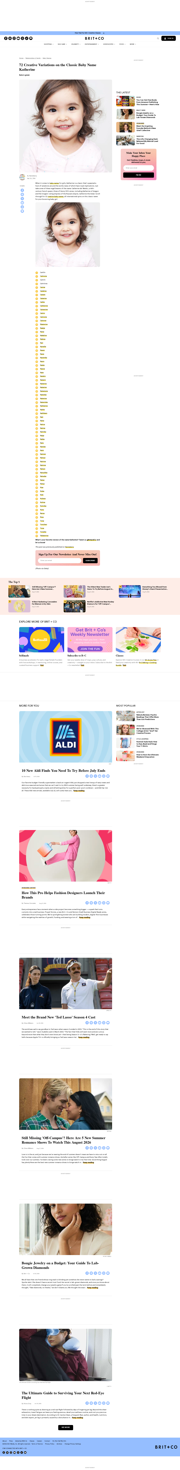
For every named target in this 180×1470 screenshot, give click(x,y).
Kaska (42, 365)
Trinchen (43, 525)
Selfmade (24, 655)
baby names (54, 183)
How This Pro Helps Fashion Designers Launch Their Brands (63, 894)
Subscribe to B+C (77, 655)
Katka (42, 439)
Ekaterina (44, 324)
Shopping (48, 44)
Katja (42, 436)
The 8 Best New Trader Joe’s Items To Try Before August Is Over (99, 588)
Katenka (43, 395)
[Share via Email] (22, 202)
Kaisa (42, 332)
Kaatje (42, 328)
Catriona (43, 317)
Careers (39, 1441)
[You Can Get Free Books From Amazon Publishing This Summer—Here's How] (125, 101)
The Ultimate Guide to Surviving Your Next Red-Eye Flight (63, 1395)
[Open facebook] (6, 38)
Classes (119, 655)
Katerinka (44, 402)
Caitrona (43, 276)
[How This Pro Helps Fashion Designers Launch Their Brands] (65, 856)
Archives (59, 1444)
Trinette (43, 532)
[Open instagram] (14, 38)
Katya (42, 480)
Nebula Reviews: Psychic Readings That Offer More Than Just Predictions (147, 717)
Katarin (43, 380)
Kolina (42, 502)
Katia (42, 421)
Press (11, 1441)
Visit (42, 665)
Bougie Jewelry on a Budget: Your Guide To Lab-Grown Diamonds (146, 115)
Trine (42, 528)
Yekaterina (44, 536)
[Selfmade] (41, 639)
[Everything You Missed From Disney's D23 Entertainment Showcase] (130, 591)
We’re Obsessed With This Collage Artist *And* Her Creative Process (147, 731)
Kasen (42, 350)
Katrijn (42, 458)
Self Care (61, 44)
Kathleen (43, 413)
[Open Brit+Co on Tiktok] (21, 1452)
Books (138, 97)
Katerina (43, 398)
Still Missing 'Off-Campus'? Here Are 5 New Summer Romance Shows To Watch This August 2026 (45, 588)
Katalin (43, 376)
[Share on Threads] (22, 207)
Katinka (43, 432)
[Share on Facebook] (22, 190)
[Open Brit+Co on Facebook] (3, 1452)
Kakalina (43, 335)
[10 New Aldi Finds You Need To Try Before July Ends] (65, 737)
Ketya (42, 484)
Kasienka (43, 358)
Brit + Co (27, 1274)
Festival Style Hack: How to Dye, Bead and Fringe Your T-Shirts (146, 744)
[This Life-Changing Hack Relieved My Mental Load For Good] (125, 140)
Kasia (42, 354)
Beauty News (140, 110)
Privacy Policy (49, 1444)
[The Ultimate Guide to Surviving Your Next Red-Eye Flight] (65, 1355)
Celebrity (75, 44)
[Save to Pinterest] (22, 194)
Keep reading (78, 791)
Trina (42, 521)
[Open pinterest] (10, 38)
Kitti (41, 495)
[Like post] (22, 211)
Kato (42, 443)
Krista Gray (27, 1403)
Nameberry (33, 176)
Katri (42, 450)
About (4, 1441)
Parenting (140, 136)
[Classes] (138, 639)
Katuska (43, 476)
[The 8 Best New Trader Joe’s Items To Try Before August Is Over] (75, 591)
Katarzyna (44, 391)
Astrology (140, 712)
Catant (42, 295)
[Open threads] (22, 38)
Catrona (43, 321)
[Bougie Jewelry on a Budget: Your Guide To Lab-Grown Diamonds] (125, 114)
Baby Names (47, 58)
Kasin (42, 361)
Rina (42, 517)
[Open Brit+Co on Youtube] (14, 1452)
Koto (42, 510)
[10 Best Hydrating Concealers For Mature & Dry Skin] (19, 606)
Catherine (44, 306)
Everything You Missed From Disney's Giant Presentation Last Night (154, 588)
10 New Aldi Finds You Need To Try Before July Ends (63, 770)
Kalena (42, 339)
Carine (42, 287)
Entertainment (91, 44)
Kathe (42, 410)
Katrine (43, 465)
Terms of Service (37, 1444)
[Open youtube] (18, 38)
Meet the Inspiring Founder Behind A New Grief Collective (146, 128)
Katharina (44, 406)
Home (21, 58)
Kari (41, 343)
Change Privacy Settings (73, 1444)
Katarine (43, 387)
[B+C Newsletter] (90, 639)
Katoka (43, 447)
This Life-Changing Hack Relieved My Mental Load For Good (147, 141)
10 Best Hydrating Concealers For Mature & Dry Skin (44, 603)
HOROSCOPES (108, 44)
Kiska (42, 491)
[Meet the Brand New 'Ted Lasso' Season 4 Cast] (65, 983)
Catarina (43, 298)
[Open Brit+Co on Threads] (18, 1452)
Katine (42, 428)
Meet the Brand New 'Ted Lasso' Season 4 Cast (58, 1017)
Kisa (41, 487)
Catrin (42, 313)
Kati (41, 417)
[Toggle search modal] (158, 38)
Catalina (43, 291)
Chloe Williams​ (28, 1023)
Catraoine (44, 310)
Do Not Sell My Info (59, 1441)
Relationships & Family (33, 58)
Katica (42, 424)
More (132, 44)
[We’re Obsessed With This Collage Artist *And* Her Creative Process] (125, 730)
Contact (47, 1441)
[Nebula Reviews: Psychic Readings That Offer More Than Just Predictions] (125, 716)
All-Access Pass (151, 660)
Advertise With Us (21, 1441)
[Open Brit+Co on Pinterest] (7, 1452)
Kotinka (43, 506)
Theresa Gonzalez (30, 903)
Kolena (43, 499)
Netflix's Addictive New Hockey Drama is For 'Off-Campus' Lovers (100, 603)
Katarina (43, 384)
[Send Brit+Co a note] (30, 38)
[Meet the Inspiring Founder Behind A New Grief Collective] (125, 127)
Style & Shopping (142, 739)
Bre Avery (27, 776)
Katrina (43, 462)
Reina (42, 513)
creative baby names (56, 197)
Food (121, 44)
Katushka (43, 473)
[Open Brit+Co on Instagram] (11, 1452)
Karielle (43, 347)
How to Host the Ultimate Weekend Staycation (147, 756)
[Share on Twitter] (22, 198)
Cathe (42, 302)
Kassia (42, 369)
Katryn (42, 469)
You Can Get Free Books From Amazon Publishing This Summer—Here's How (147, 102)
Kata (42, 373)
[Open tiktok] (26, 38)
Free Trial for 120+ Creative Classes (88, 33)
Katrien (43, 454)
